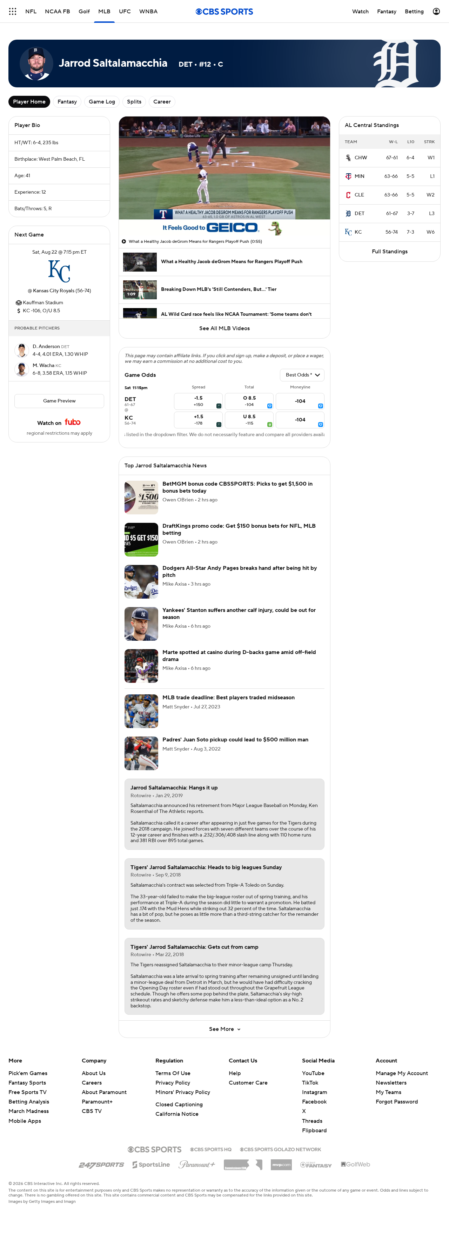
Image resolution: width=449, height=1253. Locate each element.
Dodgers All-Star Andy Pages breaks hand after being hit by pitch (239, 571)
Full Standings (390, 251)
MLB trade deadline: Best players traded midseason (228, 697)
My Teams (388, 1092)
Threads (312, 1121)
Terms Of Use (172, 1073)
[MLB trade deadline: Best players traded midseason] (141, 711)
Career (162, 101)
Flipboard (314, 1130)
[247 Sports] (101, 1163)
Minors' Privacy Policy (182, 1092)
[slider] (224, 215)
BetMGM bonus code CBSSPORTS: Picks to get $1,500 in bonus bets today (237, 487)
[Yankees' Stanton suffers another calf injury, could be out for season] (141, 624)
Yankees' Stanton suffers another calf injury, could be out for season (239, 613)
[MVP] (281, 1162)
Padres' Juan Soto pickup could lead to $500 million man (235, 739)
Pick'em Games (27, 1073)
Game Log (102, 101)
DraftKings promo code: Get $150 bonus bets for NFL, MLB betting (239, 529)
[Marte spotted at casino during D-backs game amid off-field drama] (141, 666)
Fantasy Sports (27, 1082)
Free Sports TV (27, 1092)
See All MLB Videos (224, 328)
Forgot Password (397, 1101)
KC (358, 232)
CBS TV (92, 1111)
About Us (94, 1073)
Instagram (314, 1092)
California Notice (177, 1114)
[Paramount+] (197, 1163)
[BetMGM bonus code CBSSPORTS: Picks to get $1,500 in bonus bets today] (141, 497)
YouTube (313, 1073)
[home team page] (59, 271)
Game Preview (59, 401)
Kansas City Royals (53, 291)
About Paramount (104, 1092)
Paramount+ (97, 1101)
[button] (12, 11)
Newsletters (391, 1082)
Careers (92, 1082)
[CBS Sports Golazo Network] (280, 1148)
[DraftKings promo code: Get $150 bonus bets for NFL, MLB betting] (141, 539)
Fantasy (67, 101)
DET (359, 214)
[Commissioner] (243, 1162)
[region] (224, 175)
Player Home (29, 101)
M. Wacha (44, 365)
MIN (359, 176)
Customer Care (248, 1082)
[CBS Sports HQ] (211, 1148)
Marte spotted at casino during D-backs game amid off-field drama (239, 655)
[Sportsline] (151, 1163)
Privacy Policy (172, 1082)
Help (235, 1073)
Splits (134, 101)
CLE (359, 195)
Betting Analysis (28, 1101)
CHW (361, 158)
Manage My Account (402, 1073)
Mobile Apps (24, 1121)
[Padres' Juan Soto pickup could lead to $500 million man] (141, 753)
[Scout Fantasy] (316, 1164)
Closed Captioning (179, 1104)
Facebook (314, 1101)
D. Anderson (47, 347)
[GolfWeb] (355, 1164)
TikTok (310, 1082)
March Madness (28, 1111)
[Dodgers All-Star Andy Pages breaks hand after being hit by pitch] (141, 582)
